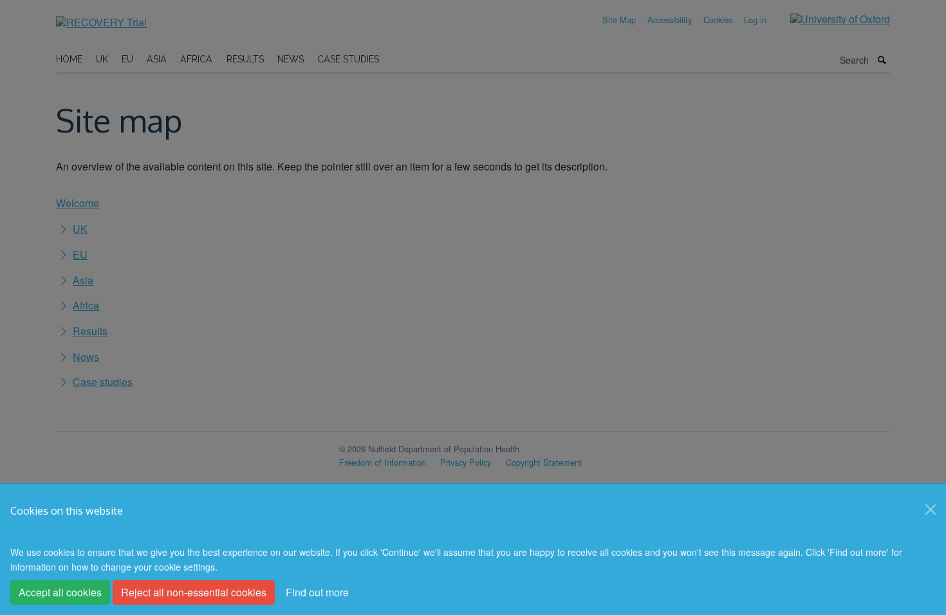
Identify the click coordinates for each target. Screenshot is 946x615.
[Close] (930, 509)
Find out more (317, 592)
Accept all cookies (60, 592)
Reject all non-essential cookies (193, 592)
